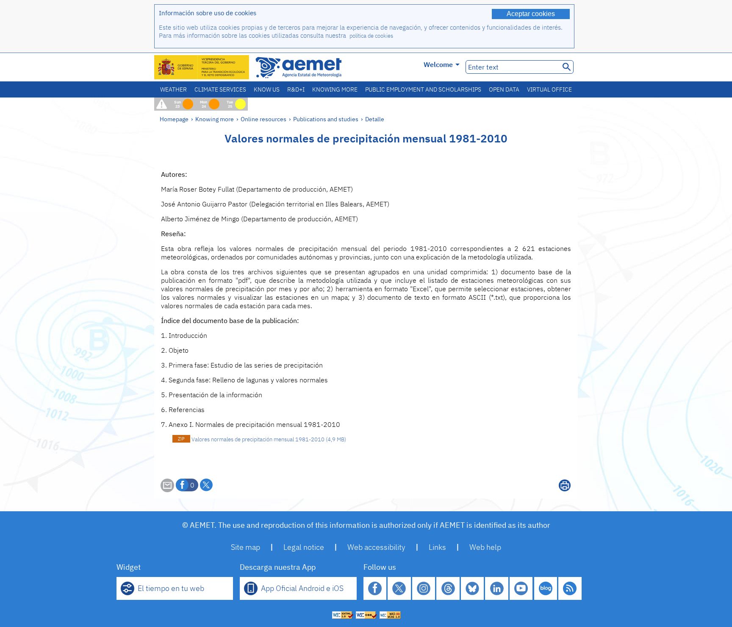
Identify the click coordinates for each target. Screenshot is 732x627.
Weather (173, 89)
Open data (504, 89)
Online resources (263, 119)
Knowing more (335, 89)
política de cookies (371, 35)
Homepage (174, 119)
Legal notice (303, 547)
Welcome (438, 64)
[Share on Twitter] (206, 485)
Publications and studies (325, 119)
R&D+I (296, 89)
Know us (267, 89)
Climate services (220, 89)
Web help (485, 547)
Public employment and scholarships (423, 89)
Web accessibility (376, 547)
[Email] (167, 489)
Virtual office (549, 89)
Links (437, 547)
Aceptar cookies (531, 13)
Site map (245, 547)
